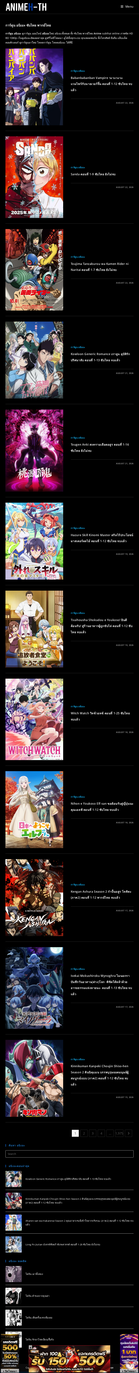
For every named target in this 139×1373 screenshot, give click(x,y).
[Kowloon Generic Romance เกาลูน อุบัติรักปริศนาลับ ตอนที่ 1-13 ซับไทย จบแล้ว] (13, 1179)
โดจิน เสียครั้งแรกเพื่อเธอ (39, 1317)
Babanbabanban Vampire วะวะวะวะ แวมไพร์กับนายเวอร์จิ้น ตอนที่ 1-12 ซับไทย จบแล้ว (101, 84)
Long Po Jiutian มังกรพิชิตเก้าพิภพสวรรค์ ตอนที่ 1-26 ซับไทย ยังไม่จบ (63, 1244)
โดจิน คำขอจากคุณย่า (38, 1295)
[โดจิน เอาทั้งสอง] (13, 1274)
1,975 (119, 1133)
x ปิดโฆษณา (10, 1371)
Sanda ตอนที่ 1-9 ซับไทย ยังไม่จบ (93, 174)
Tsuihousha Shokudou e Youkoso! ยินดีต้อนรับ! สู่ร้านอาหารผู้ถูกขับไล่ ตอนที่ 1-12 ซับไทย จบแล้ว (102, 626)
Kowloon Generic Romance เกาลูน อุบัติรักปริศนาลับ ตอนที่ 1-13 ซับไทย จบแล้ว (68, 1179)
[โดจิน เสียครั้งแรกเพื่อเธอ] (13, 1318)
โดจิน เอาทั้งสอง (34, 1274)
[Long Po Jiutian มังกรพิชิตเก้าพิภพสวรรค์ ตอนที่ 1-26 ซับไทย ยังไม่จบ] (13, 1244)
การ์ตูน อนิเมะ (78, 70)
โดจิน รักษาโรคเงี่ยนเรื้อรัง (40, 1339)
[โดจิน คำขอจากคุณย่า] (13, 1296)
